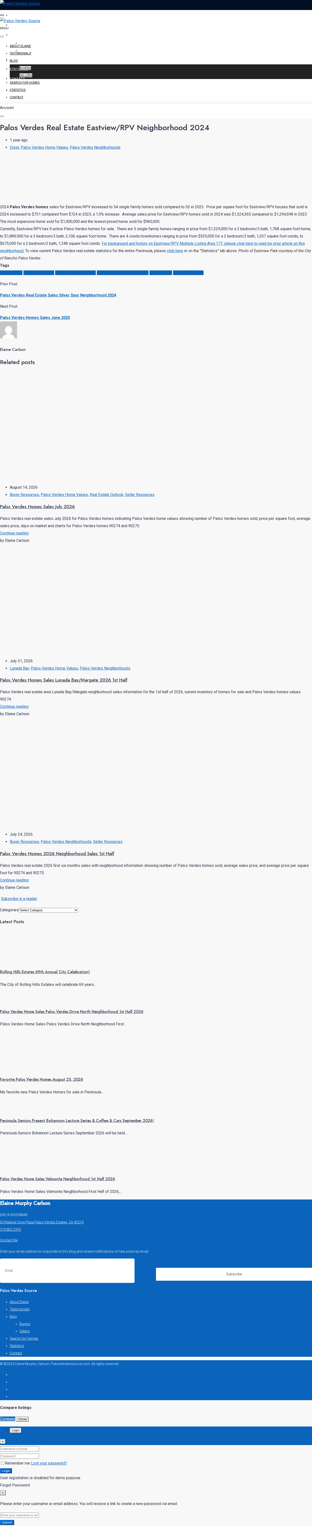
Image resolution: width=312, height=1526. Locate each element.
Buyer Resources (24, 494)
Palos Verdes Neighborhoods (95, 147)
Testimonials (22, 25)
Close (22, 1419)
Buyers (25, 68)
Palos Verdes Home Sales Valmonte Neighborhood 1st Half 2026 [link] (57, 1179)
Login (6, 1471)
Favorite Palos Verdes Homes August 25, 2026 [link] (41, 1079)
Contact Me (9, 1240)
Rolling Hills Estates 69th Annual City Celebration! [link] (45, 972)
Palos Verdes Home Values (44, 147)
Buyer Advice (11, 272)
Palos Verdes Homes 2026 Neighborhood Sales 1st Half (57, 853)
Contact (17, 78)
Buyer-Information (38, 272)
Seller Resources (140, 494)
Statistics (19, 69)
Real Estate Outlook (106, 494)
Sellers (26, 75)
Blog (14, 35)
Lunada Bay (19, 668)
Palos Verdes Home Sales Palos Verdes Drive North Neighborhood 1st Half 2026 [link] (71, 1011)
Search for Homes (27, 59)
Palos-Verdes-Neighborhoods (122, 272)
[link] (18, 959)
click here (175, 250)
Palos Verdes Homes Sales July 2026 (37, 506)
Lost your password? (49, 1463)
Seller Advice (160, 272)
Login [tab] (15, 1430)
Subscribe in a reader (19, 898)
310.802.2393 (10, 1229)
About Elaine (22, 15)
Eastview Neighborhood (75, 272)
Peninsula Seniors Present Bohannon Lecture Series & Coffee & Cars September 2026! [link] (77, 1120)
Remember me (18, 1463)
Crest (14, 147)
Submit (7, 1522)
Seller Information (188, 272)
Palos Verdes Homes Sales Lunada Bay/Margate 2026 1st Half (63, 680)
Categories (9, 910)
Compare (7, 1419)
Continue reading (14, 533)
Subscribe (234, 1274)
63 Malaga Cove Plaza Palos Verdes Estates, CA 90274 (42, 1222)
